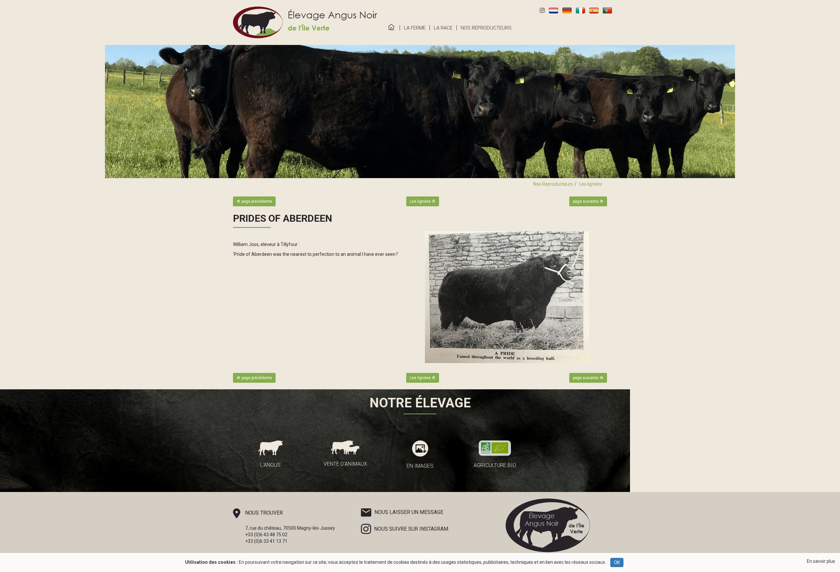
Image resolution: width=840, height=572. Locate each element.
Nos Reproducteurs (486, 28)
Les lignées (590, 184)
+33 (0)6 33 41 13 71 (266, 541)
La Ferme (415, 28)
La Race (443, 28)
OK (617, 562)
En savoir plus (821, 561)
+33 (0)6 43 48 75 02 (266, 534)
